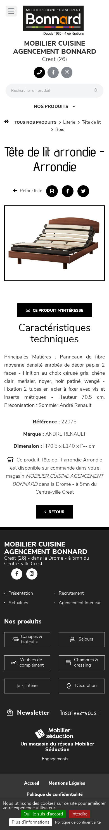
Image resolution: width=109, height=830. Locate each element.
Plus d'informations (30, 822)
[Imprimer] (52, 191)
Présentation (20, 593)
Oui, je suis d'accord (43, 814)
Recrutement (71, 593)
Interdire (79, 814)
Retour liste (31, 191)
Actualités (18, 603)
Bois (59, 129)
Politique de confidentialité (55, 794)
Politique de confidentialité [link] (78, 822)
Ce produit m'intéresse (58, 311)
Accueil (31, 783)
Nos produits (51, 106)
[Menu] (11, 11)
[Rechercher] (97, 91)
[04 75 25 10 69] (39, 72)
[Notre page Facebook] (53, 72)
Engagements (55, 759)
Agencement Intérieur (80, 603)
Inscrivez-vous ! (79, 713)
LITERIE (69, 122)
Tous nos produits (35, 123)
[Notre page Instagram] (66, 72)
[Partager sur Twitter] (83, 191)
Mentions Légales (67, 783)
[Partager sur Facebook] (68, 191)
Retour (57, 512)
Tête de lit (91, 122)
